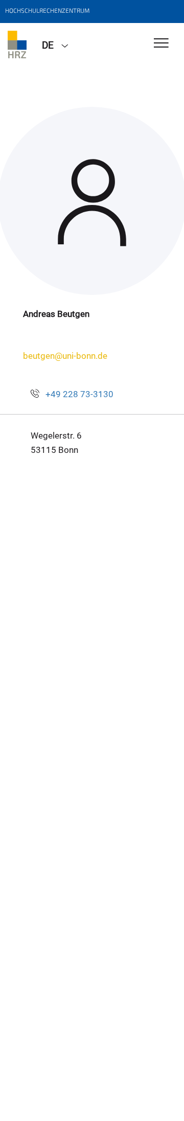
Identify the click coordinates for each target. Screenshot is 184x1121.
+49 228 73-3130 (79, 394)
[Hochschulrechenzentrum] (17, 44)
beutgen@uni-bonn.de (65, 356)
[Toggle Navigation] (161, 43)
